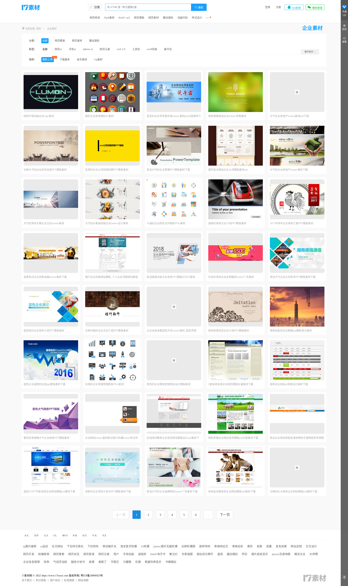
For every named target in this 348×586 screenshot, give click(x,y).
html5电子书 (157, 554)
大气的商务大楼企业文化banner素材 (44, 223)
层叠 (269, 546)
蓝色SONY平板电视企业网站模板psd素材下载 (49, 491)
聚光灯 (173, 554)
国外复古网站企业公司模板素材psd (228, 169)
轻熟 (46, 561)
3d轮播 (145, 546)
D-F (36, 535)
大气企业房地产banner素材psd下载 (289, 116)
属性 (250, 546)
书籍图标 (170, 561)
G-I (46, 535)
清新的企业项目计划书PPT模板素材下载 (108, 491)
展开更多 (309, 52)
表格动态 (237, 546)
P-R (75, 535)
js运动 (44, 546)
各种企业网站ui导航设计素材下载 (289, 384)
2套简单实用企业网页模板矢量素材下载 (230, 384)
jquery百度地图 (281, 554)
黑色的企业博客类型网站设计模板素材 (168, 384)
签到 (344, 29)
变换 (259, 546)
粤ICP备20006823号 (92, 575)
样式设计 (197, 17)
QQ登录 (294, 7)
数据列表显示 (153, 561)
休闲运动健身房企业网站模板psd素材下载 (232, 491)
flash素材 (109, 17)
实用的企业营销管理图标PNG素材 (104, 384)
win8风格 (152, 49)
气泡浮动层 (60, 561)
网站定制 (296, 546)
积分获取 (41, 580)
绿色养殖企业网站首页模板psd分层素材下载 (233, 438)
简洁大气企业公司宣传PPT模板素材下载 (293, 277)
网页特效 (95, 17)
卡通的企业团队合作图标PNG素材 (166, 223)
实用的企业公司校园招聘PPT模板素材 (107, 169)
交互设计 (311, 546)
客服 (344, 42)
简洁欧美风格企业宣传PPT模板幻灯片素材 (171, 277)
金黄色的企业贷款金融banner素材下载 (45, 277)
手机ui (72, 49)
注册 (278, 7)
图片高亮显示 (259, 554)
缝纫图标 (232, 554)
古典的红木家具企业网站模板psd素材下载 (293, 491)
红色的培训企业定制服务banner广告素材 (231, 277)
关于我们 (27, 580)
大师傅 (313, 554)
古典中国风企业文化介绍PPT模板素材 (107, 330)
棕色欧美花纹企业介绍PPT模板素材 (228, 330)
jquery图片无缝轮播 (165, 546)
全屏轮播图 (188, 546)
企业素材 (52, 28)
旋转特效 (204, 546)
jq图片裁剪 (29, 546)
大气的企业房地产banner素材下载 (289, 169)
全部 (44, 40)
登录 (267, 7)
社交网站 (57, 546)
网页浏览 (73, 554)
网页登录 (88, 554)
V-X (94, 535)
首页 (38, 28)
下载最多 (65, 59)
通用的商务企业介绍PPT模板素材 (227, 223)
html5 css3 (124, 17)
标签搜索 (69, 580)
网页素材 (153, 17)
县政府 (142, 554)
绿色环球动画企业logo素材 (39, 116)
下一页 (225, 515)
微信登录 (314, 7)
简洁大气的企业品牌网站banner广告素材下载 (172, 491)
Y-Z (104, 535)
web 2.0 (121, 49)
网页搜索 (58, 554)
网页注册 (103, 554)
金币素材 (82, 59)
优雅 (138, 561)
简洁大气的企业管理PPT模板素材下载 (168, 169)
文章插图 (187, 554)
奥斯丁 (102, 561)
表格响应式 (221, 546)
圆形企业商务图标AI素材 (99, 116)
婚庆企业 (299, 554)
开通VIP (344, 14)
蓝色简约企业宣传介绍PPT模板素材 (44, 330)
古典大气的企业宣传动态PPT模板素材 (45, 169)
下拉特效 (93, 546)
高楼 (91, 561)
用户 (116, 554)
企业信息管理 (31, 561)
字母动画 (128, 554)
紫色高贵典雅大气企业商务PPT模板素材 (46, 438)
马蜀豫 (127, 561)
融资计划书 (78, 561)
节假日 (115, 561)
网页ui (58, 49)
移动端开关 (109, 546)
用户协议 (55, 580)
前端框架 (43, 554)
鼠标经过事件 (205, 554)
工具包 (136, 49)
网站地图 (83, 580)
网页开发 (28, 554)
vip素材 (98, 59)
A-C (26, 535)
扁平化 (168, 49)
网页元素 (105, 49)
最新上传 (47, 59)
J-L (55, 535)
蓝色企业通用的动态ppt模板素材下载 (45, 384)
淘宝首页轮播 (128, 546)
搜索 (198, 7)
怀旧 (244, 554)
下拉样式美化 (75, 546)
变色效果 (281, 546)
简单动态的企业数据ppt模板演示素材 (291, 330)
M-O (64, 535)
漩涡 (220, 554)
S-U (84, 535)
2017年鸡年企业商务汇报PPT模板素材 (291, 223)
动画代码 (182, 17)
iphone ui (88, 49)
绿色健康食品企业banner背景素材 (227, 116)
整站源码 (168, 17)
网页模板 (139, 17)
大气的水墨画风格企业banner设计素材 (106, 223)
